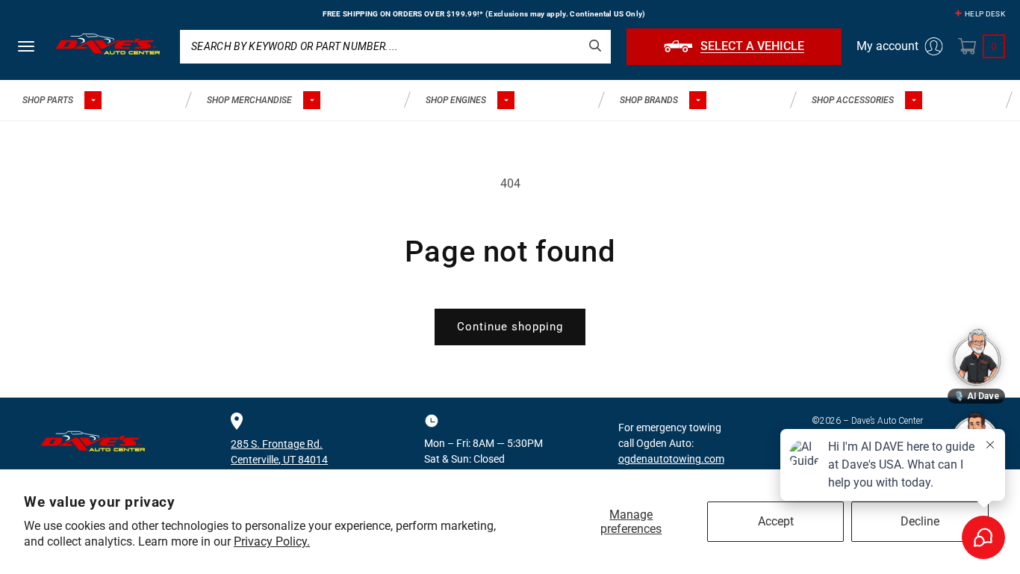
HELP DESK (985, 14)
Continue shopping (510, 326)
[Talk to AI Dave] (977, 357)
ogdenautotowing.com (671, 459)
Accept (776, 521)
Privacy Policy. (272, 541)
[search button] (595, 45)
